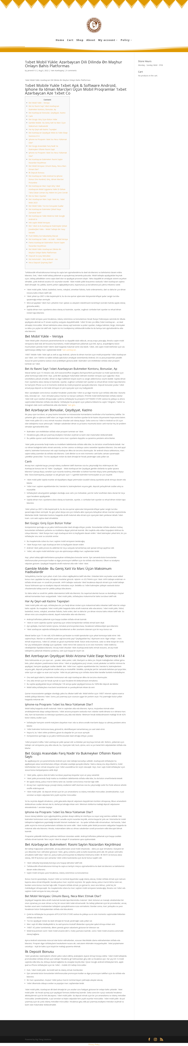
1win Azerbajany (57, 70)
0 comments (71, 70)
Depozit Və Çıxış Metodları (39, 256)
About (90, 40)
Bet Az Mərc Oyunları (37, 196)
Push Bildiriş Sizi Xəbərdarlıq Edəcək (43, 236)
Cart (70, 40)
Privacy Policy (94, 1044)
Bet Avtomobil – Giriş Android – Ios (43, 259)
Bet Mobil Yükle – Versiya (39, 103)
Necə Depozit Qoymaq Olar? (40, 262)
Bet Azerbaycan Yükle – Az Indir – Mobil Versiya (48, 239)
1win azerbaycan (69, 350)
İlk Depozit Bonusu (36, 172)
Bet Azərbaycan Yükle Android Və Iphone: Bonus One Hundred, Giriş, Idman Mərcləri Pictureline (46, 179)
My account (106, 40)
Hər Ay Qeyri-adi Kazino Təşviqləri (43, 129)
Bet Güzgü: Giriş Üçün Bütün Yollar (43, 119)
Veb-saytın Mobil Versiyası (39, 222)
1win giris (71, 405)
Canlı (31, 116)
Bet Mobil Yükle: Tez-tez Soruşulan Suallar (46, 206)
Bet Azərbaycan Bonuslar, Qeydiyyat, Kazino (47, 113)
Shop (80, 40)
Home (60, 40)
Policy (125, 40)
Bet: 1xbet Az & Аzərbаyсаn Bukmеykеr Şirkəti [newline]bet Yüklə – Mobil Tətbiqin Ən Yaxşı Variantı (48, 229)
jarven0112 (32, 70)
